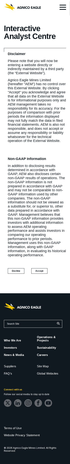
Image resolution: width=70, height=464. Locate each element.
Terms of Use (13, 428)
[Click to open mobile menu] (63, 8)
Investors (10, 347)
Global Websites (48, 373)
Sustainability (46, 347)
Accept (41, 271)
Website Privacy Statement (22, 435)
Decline (16, 271)
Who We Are (12, 340)
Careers (42, 355)
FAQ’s (8, 373)
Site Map (43, 366)
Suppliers (10, 366)
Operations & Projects (46, 338)
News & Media (14, 355)
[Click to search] (58, 324)
